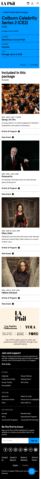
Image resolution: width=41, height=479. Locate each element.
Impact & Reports (13, 459)
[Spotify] (30, 450)
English (14, 465)
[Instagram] (15, 450)
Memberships (25, 414)
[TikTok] (20, 450)
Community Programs (10, 420)
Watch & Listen (25, 394)
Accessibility (6, 383)
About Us (5, 394)
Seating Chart (25, 377)
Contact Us (5, 459)
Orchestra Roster (8, 397)
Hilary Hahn (7, 229)
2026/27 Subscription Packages (16, 12)
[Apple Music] (35, 450)
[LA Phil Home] (8, 3)
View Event (6, 136)
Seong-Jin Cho (9, 120)
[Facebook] (5, 450)
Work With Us (25, 403)
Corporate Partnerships (29, 420)
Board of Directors (23, 459)
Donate (4, 414)
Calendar (5, 373)
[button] (37, 3)
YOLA (4, 417)
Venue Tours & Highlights (25, 398)
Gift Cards (24, 380)
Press (4, 403)
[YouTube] (25, 450)
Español (24, 465)
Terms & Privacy (34, 459)
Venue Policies (25, 373)
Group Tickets (7, 380)
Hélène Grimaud (9, 288)
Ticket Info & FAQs (8, 377)
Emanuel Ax (7, 174)
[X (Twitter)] (10, 450)
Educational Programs (28, 417)
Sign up (32, 441)
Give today (6, 362)
